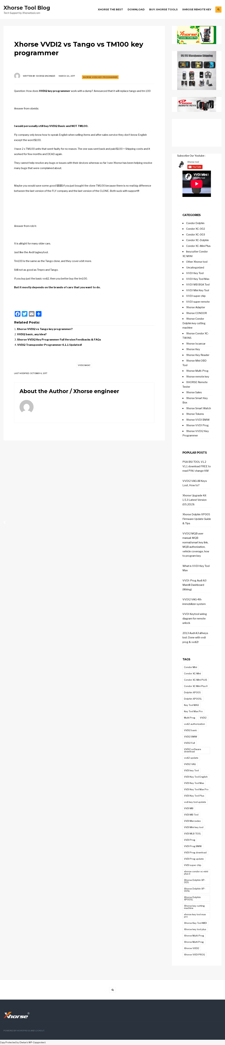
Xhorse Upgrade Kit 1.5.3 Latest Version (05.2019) (194, 500)
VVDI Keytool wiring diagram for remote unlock (194, 618)
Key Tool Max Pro (193, 711)
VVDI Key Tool (195, 273)
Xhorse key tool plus (195, 929)
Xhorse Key (193, 349)
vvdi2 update (191, 757)
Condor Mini (190, 667)
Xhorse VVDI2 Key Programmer (100, 77)
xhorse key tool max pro (195, 915)
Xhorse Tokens (195, 414)
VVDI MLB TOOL (192, 833)
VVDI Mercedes (192, 821)
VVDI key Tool (191, 770)
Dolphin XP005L (193, 698)
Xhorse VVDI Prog (197, 425)
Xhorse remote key (197, 376)
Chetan (23, 1042)
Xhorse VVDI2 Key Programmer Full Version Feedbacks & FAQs (59, 339)
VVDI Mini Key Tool (197, 290)
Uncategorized (195, 267)
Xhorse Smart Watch (198, 408)
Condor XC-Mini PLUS (195, 679)
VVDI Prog (189, 839)
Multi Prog (189, 717)
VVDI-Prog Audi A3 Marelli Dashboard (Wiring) (194, 585)
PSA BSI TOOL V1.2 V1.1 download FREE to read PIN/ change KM (196, 466)
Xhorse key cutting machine (194, 906)
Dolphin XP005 (192, 692)
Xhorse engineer (45, 76)
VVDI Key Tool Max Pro (196, 789)
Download (136, 9)
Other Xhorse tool (196, 261)
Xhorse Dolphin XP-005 (194, 881)
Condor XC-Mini (192, 673)
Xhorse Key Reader (197, 355)
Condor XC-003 (195, 234)
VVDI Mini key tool (193, 827)
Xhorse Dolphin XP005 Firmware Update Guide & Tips (196, 519)
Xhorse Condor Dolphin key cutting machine (193, 323)
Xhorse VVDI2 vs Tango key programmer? (45, 329)
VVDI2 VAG (190, 764)
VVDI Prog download (195, 852)
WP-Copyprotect (37, 1042)
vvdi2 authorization (194, 724)
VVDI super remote (198, 301)
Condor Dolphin (195, 223)
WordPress (23, 1031)
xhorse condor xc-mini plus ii (196, 872)
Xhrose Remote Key (196, 9)
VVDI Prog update (194, 858)
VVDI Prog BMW (193, 846)
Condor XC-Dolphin (197, 240)
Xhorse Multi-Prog (197, 370)
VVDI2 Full (189, 742)
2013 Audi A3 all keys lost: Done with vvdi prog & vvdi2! (195, 638)
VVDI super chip (196, 296)
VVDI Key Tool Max (197, 279)
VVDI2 (203, 717)
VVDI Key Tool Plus (194, 795)
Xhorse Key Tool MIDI (195, 923)
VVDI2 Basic (57, 126)
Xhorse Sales (194, 392)
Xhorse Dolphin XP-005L (194, 889)
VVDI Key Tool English (196, 776)
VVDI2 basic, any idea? (32, 334)
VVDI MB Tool (191, 814)
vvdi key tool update (195, 802)
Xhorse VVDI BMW (198, 419)
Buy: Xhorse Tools (163, 9)
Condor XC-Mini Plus (198, 246)
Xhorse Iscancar (195, 343)
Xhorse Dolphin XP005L (192, 898)
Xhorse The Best (110, 9)
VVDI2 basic (84, 365)
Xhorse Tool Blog (27, 8)
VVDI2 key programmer (54, 91)
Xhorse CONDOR (196, 313)
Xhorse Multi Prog (194, 942)
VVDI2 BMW (190, 736)
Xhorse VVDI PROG (194, 954)
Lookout (39, 1031)
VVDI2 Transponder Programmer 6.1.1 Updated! (49, 344)
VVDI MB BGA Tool (198, 284)
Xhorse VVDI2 (191, 948)
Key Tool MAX (191, 705)
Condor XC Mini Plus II (195, 686)
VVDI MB (188, 808)
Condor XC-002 (195, 228)
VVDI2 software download (192, 750)
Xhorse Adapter (195, 307)
